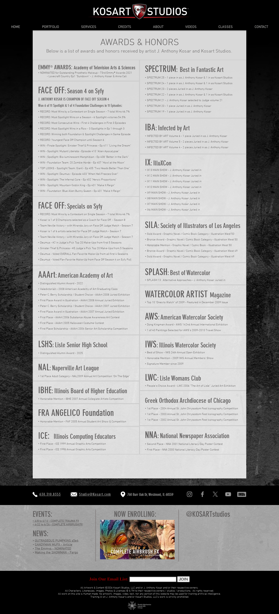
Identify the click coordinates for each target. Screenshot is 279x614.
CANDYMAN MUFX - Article (53, 545)
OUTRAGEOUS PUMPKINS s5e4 (56, 541)
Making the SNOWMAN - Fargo (56, 552)
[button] (50, 27)
